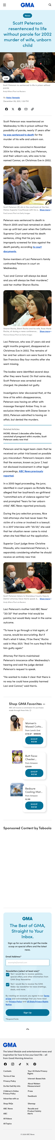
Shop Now (34, 740)
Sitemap (31, 1103)
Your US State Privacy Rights (37, 1072)
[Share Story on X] (13, 109)
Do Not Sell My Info (11, 1086)
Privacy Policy (15, 1001)
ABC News (8, 1108)
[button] (4, 5)
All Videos (7, 1118)
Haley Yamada (13, 97)
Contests (7, 1071)
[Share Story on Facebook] (6, 109)
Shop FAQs (8, 1103)
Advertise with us (11, 1098)
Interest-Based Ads (36, 1078)
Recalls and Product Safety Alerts (34, 1111)
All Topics (7, 1123)
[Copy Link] (32, 109)
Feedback (32, 1096)
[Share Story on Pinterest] (19, 109)
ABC (5, 1113)
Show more (45, 209)
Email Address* (13, 956)
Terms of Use (9, 1076)
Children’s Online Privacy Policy (11, 1092)
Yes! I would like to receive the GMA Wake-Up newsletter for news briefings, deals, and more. (28, 987)
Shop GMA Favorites (25, 703)
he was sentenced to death (18, 134)
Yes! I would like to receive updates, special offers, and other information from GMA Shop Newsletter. (29, 977)
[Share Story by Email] (26, 109)
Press (30, 1091)
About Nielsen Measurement (34, 1084)
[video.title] (27, 67)
